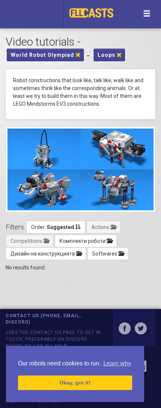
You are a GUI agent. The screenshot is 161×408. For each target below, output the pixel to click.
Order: (52, 227)
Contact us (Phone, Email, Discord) (43, 319)
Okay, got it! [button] (75, 383)
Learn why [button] (117, 363)
